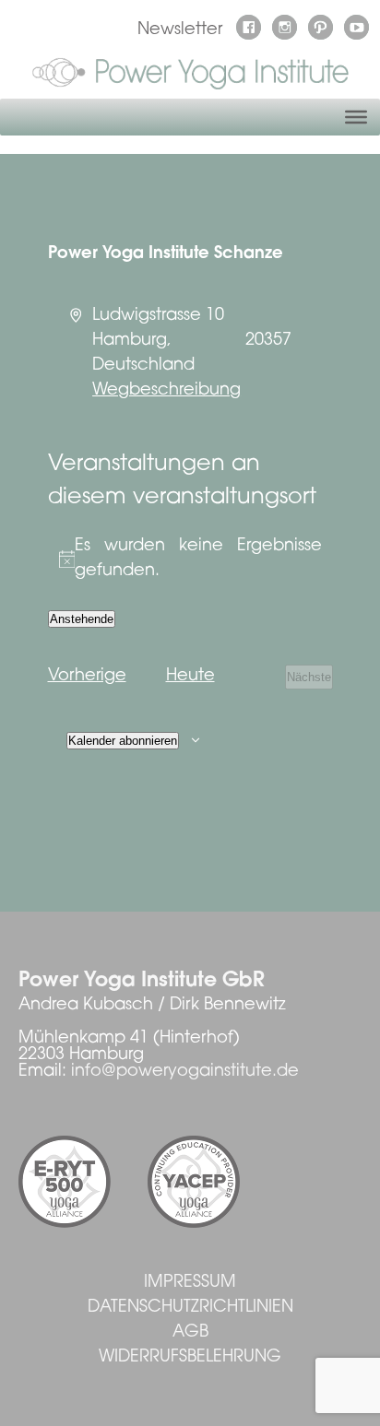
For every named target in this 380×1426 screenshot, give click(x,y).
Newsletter (179, 30)
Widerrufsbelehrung (190, 1357)
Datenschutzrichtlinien (190, 1308)
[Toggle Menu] (356, 117)
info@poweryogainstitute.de (185, 1072)
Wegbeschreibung (166, 391)
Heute (190, 676)
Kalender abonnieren (122, 741)
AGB (190, 1333)
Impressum (190, 1283)
